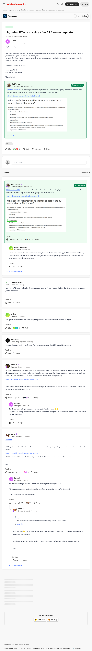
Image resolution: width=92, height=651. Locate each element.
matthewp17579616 (17, 282)
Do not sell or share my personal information (58, 648)
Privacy (29, 648)
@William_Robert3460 (14, 90)
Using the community (10, 648)
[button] (4, 5)
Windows (9, 144)
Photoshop (23, 10)
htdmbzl (13, 40)
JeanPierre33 (15, 339)
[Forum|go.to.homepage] (16, 4)
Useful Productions (20, 247)
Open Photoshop (81, 16)
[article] (45, 211)
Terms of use (22, 648)
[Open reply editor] (46, 162)
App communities (14, 10)
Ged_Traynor (16, 84)
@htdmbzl (8, 440)
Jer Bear (13, 314)
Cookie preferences (38, 648)
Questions (31, 10)
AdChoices (78, 648)
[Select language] (62, 4)
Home (5, 10)
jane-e (13, 434)
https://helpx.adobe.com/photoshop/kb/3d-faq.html (23, 96)
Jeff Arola (14, 365)
